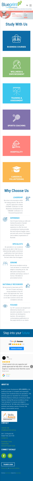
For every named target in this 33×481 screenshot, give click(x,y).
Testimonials (5, 444)
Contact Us (4, 438)
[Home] (12, 5)
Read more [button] (5, 371)
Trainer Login (8, 464)
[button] (1, 366)
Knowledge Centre (6, 441)
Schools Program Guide (8, 446)
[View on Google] (4, 358)
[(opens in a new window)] (3, 456)
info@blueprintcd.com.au (8, 430)
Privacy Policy (4, 468)
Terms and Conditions (14, 468)
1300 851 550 (5, 428)
